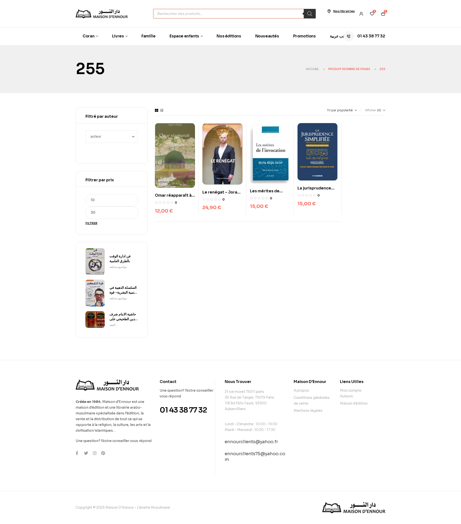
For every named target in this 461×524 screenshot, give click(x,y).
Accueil (312, 69)
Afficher (370, 110)
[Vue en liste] (161, 110)
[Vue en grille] (156, 110)
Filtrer (91, 223)
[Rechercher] (310, 13)
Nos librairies (344, 11)
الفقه (112, 325)
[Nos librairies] (329, 11)
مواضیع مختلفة (118, 267)
